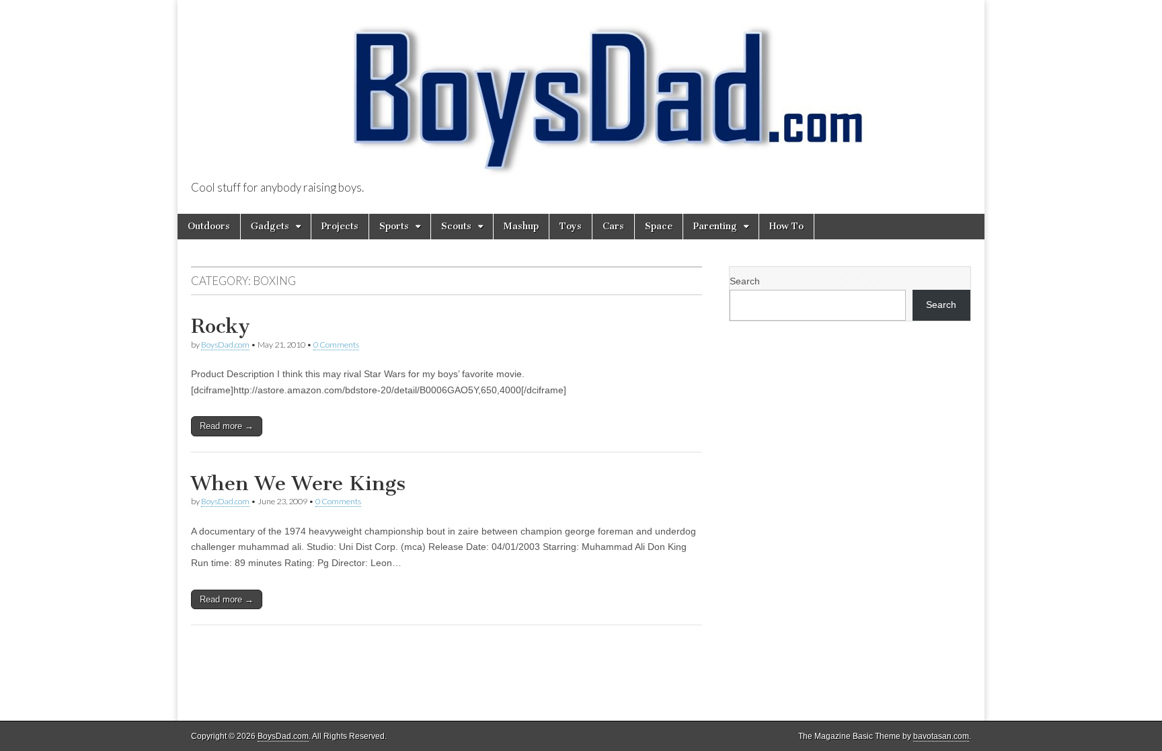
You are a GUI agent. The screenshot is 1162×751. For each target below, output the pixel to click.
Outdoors (209, 226)
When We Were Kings (298, 483)
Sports (394, 226)
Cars (613, 226)
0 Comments (336, 345)
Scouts (456, 226)
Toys (570, 226)
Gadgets (270, 226)
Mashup (521, 226)
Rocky (220, 326)
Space (658, 226)
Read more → (227, 426)
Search (745, 281)
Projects (339, 226)
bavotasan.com (941, 736)
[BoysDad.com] (581, 91)
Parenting (715, 226)
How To (786, 226)
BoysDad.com (225, 345)
